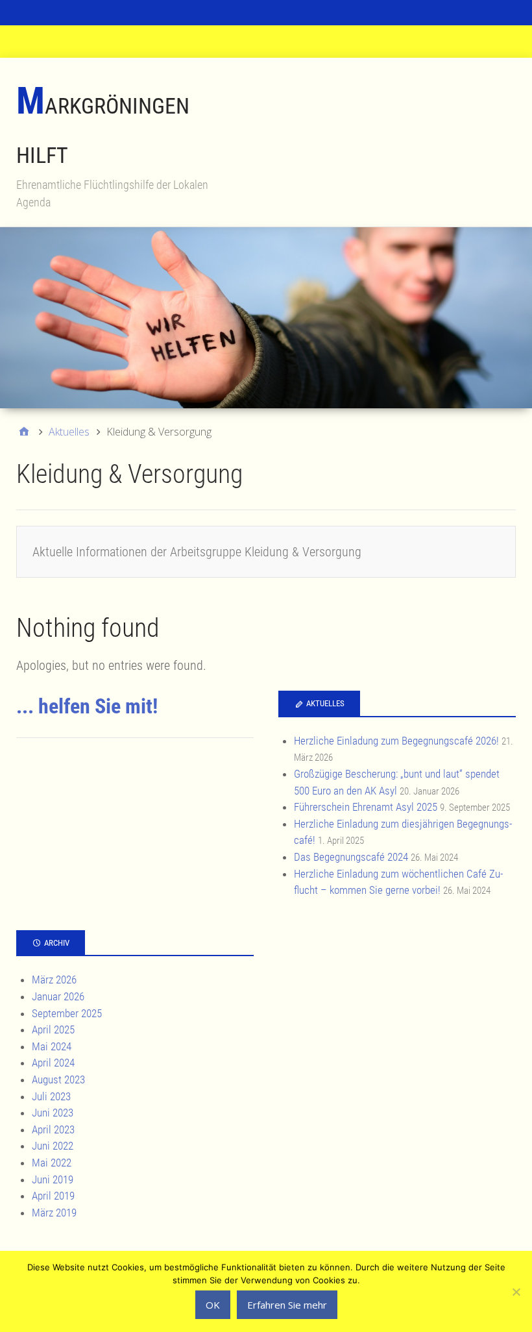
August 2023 (58, 1079)
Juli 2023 (51, 1096)
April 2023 (53, 1129)
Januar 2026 (58, 996)
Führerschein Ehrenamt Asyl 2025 (365, 806)
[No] (515, 1291)
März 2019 (54, 1212)
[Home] (24, 431)
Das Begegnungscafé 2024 (351, 856)
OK (213, 1304)
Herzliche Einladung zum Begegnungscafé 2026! (396, 740)
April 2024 (53, 1062)
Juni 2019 (52, 1179)
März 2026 (54, 979)
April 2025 (53, 1029)
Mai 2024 (51, 1046)
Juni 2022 (52, 1145)
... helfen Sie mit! (87, 706)
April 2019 (53, 1195)
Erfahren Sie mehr (287, 1304)
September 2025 (67, 1013)
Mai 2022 (51, 1162)
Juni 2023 (52, 1112)
